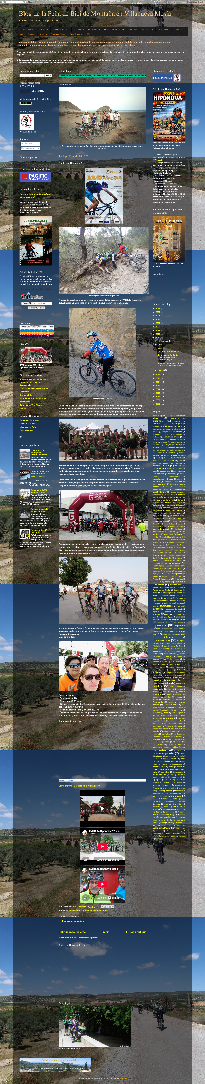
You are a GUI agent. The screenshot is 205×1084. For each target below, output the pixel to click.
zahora (155, 836)
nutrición (156, 697)
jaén (165, 646)
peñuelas (165, 710)
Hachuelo (180, 619)
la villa (166, 654)
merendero (167, 678)
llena (171, 664)
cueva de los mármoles (169, 539)
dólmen (170, 555)
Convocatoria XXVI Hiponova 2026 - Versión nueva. (40, 473)
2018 (158, 334)
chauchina (157, 505)
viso (183, 828)
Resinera (178, 739)
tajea (158, 780)
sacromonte (158, 753)
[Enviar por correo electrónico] (102, 906)
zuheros (173, 836)
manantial (157, 672)
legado (164, 662)
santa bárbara (170, 759)
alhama (166, 426)
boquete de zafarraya (172, 463)
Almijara (165, 432)
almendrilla (167, 429)
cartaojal (173, 484)
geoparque (170, 609)
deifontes (160, 553)
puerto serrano (179, 734)
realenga (167, 737)
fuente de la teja (176, 587)
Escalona (178, 568)
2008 (158, 404)
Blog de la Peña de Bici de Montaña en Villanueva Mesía (95, 13)
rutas (105, 911)
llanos (163, 664)
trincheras (165, 799)
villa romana (180, 823)
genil (158, 608)
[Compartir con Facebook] (110, 906)
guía (162, 619)
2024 (158, 316)
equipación (174, 563)
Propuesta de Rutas (61, 29)
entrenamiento (158, 563)
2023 (158, 319)
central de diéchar (168, 495)
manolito (170, 672)
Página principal (26, 29)
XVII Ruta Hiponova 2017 (169, 351)
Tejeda (166, 782)
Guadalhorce (178, 614)
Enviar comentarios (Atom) (85, 938)
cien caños (169, 510)
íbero (176, 634)
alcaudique (157, 424)
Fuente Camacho (160, 587)
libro (172, 662)
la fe (165, 651)
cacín (182, 471)
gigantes (156, 611)
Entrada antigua (136, 932)
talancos (156, 782)
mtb (171, 686)
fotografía (179, 579)
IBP (89, 34)
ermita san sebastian (163, 568)
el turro (178, 558)
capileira (168, 481)
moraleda (158, 686)
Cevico (180, 500)
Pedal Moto (25, 402)
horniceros (167, 629)
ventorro (180, 809)
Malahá (179, 670)
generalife (181, 606)
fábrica (155, 576)
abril (160, 348)
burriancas (170, 468)
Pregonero (169, 726)
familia (164, 576)
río (174, 742)
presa (180, 726)
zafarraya (168, 833)
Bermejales (178, 458)
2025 (158, 312)
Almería (155, 432)
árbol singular (160, 439)
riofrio (160, 744)
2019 (158, 330)
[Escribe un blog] (104, 906)
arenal (155, 442)
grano (167, 614)
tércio (155, 785)
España (158, 574)
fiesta (180, 576)
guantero (179, 617)
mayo (179, 675)
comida (158, 518)
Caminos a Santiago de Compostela (31, 384)
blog (180, 461)
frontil (167, 582)
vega (158, 804)
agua (162, 416)
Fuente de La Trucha (161, 590)
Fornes (155, 579)
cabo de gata (165, 471)
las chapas (174, 659)
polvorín (163, 721)
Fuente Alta (176, 585)
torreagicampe (165, 791)
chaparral (156, 502)
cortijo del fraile (176, 526)
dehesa (179, 548)
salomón (158, 756)
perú (166, 713)
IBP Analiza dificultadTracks (33, 398)
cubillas (155, 537)
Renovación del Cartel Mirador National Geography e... (168, 357)
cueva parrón (160, 545)
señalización (159, 767)
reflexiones (157, 739)
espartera (167, 574)
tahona (173, 777)
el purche (167, 558)
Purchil (158, 736)
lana (164, 659)
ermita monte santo (177, 566)
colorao (182, 516)
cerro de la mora (165, 500)
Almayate (156, 429)
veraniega (170, 814)
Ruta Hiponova (76, 34)
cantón (179, 479)
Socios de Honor (58, 34)
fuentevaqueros (161, 601)
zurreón (158, 839)
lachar (158, 656)
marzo (161, 370)
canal (171, 479)
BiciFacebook (147, 29)
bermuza (156, 460)
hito (158, 628)
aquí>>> (132, 716)
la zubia (182, 654)
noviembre (163, 341)
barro (183, 455)
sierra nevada (159, 775)
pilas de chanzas (159, 715)
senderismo (177, 764)
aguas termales (176, 416)
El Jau (157, 558)
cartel (181, 484)
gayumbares (166, 606)
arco (181, 439)
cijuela (179, 510)
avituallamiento (169, 447)
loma (154, 667)
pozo (154, 723)
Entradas (27, 144)
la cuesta (176, 648)
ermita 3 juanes (159, 566)
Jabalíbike (156, 646)
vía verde (165, 820)
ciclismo (157, 510)
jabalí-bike (178, 643)
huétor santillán (169, 631)
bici (164, 461)
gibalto (180, 609)
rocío (180, 744)
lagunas (156, 659)
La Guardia (175, 651)
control (179, 518)
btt (167, 466)
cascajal (169, 487)
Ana (166, 434)
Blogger (123, 1078)
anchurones (177, 434)
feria (172, 576)
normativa (178, 694)
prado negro (177, 723)
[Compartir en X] (107, 906)
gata (154, 606)
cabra (175, 471)
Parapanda (158, 702)
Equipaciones (94, 29)
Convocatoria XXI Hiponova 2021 (39, 491)
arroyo (164, 442)
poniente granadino (175, 721)
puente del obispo (170, 731)
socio (172, 775)
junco (155, 648)
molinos (171, 680)
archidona (173, 440)
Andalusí (156, 437)
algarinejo (156, 426)
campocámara (174, 476)
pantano (179, 699)
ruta (183, 747)
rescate (168, 739)
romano (167, 747)
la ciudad (165, 649)
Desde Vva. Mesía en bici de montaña (120, 29)
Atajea (168, 445)
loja (178, 664)
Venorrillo (156, 807)
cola (165, 513)
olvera (155, 700)
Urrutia (182, 799)
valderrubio (170, 801)
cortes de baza (169, 524)
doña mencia (180, 555)
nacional (170, 689)
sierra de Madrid (171, 769)
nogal (169, 694)
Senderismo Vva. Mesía (31, 405)
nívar (181, 692)
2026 (158, 308)
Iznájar (168, 643)
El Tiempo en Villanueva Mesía (36, 161)
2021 (158, 327)
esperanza (178, 574)
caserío (165, 489)
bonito (155, 463)
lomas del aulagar (176, 667)
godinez (168, 611)
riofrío (171, 744)
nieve (173, 692)
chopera (156, 508)
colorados (173, 516)
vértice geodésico (165, 817)
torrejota (156, 796)
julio (160, 345)
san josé (179, 756)
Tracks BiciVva (26, 430)
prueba (165, 729)
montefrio (165, 683)
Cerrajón (159, 497)
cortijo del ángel (159, 526)
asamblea (157, 445)
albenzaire (158, 421)
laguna (179, 656)
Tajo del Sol (177, 780)
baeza (180, 447)
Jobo (181, 646)
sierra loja (165, 772)
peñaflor (171, 707)
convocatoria (75, 911)
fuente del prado (167, 593)
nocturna (157, 694)
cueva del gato (167, 542)
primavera (156, 729)
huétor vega (166, 634)
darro (171, 547)
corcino (174, 521)
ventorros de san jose (163, 812)
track (165, 796)
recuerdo (178, 737)
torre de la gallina (169, 788)
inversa (158, 643)
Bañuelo (171, 453)
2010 (158, 397)
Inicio (105, 932)
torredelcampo (158, 793)
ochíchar (167, 697)
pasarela (167, 705)
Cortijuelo (178, 529)
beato (158, 458)
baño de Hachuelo (160, 450)
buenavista (180, 466)
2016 (158, 375)
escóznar (156, 571)
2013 (158, 386)
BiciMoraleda (163, 29)
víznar (158, 831)
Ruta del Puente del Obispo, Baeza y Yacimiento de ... (170, 364)
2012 (158, 389)
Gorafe (179, 611)
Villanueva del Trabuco (169, 825)
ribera (167, 742)
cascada (157, 487)
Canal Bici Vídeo (27, 424)
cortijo (180, 524)
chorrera (166, 508)
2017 (158, 338)
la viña (174, 654)
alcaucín (177, 421)
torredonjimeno (175, 793)
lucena (155, 670)
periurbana (157, 713)
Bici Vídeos (79, 29)
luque (171, 670)
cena (157, 495)
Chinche (179, 505)
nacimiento (158, 689)
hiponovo (97, 911)
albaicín (156, 418)
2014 (158, 382)
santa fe (174, 761)
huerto (157, 631)
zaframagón (178, 833)
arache (177, 437)
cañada (156, 481)
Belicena (167, 458)
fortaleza (165, 579)
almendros (178, 429)
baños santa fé (159, 453)
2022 (158, 323)
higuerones (178, 622)
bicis (172, 460)
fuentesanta (180, 598)
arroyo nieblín (176, 442)
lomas (162, 667)
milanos (178, 678)
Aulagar (156, 447)
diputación (158, 555)
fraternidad (157, 582)
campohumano (159, 479)
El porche (178, 29)
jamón (173, 646)
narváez (180, 689)
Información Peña (28, 427)
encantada (168, 560)
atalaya (179, 445)
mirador (157, 680)
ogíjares (179, 697)
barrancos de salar (169, 455)
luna (163, 670)
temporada (177, 782)
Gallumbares (168, 603)
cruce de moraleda (169, 532)
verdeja (182, 815)
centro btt (181, 495)
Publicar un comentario (73, 921)
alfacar (168, 424)
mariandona (181, 672)
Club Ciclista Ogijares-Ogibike (34, 388)
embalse (156, 561)
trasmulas (175, 796)
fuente (161, 585)
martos (169, 675)
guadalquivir (168, 617)
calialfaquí (172, 474)
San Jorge (169, 756)
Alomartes (177, 432)
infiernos (168, 637)
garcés (180, 603)
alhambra (177, 426)
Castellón (178, 489)
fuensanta (180, 581)
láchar (168, 656)
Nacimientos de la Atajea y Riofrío (39, 510)
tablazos (164, 777)
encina (179, 561)
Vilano (170, 823)
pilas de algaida (177, 713)
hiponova (87, 911)
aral (184, 437)
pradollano (157, 726)
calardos (160, 474)
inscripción (181, 641)
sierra (171, 767)
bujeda (159, 468)
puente (173, 729)
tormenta (178, 785)
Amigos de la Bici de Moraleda (34, 379)
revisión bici (157, 742)
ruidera (175, 747)
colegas (176, 513)
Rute (179, 751)
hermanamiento (163, 622)
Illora (183, 634)
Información (43, 29)
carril (154, 484)
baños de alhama (176, 450)
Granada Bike (26, 395)
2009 (158, 400)
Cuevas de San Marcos (176, 545)
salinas (182, 754)
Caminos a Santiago (29, 420)
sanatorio (156, 759)
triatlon (155, 799)
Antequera (166, 437)
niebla (165, 692)
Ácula (155, 415)
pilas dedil (174, 715)
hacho (170, 619)
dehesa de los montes (162, 550)
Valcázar (158, 801)
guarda (155, 619)
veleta (166, 804)
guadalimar (157, 617)
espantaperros (180, 571)
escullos (167, 571)
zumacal (182, 836)
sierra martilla (178, 772)
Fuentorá (174, 600)
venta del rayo (168, 809)
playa (155, 721)
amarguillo (157, 434)
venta (166, 807)
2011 (158, 393)
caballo (180, 468)
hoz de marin (180, 628)
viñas (177, 828)
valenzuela (181, 801)
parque (171, 702)
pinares (169, 718)
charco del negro (173, 503)
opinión (166, 700)
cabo (155, 471)
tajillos (166, 780)
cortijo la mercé (161, 529)
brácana (156, 466)
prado (164, 723)
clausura (156, 513)
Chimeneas (168, 505)
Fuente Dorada (168, 595)
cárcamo (178, 482)
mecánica (156, 678)
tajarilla (182, 777)
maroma (159, 675)
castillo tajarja (159, 492)
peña (175, 705)
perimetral (178, 710)
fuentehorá (167, 598)
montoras (179, 683)
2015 (158, 378)
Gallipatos (24, 392)
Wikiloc (70, 780)
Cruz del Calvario (173, 534)
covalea (156, 532)
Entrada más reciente (72, 932)
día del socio (175, 553)
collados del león (159, 516)
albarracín (175, 418)
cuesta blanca (167, 537)
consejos (169, 518)
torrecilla (179, 791)
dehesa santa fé (179, 550)
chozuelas (178, 508)
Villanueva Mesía (161, 828)
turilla (175, 799)
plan (181, 718)
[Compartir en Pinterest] (112, 906)
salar (171, 753)
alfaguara (178, 424)
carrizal (162, 484)
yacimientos (157, 833)
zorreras (164, 836)
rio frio (182, 742)
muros (179, 686)
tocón (165, 785)
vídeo (163, 823)
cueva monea (180, 542)
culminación (160, 547)
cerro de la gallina (176, 497)
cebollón (182, 492)
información (161, 640)
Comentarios (29, 148)
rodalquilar (157, 747)
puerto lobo (166, 734)
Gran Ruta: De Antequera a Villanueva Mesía (39, 452)
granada (157, 614)
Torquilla (156, 788)
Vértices (43, 34)
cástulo (173, 492)
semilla (164, 764)
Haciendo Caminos (27, 34)
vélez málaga (177, 804)
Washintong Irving (174, 831)
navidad (156, 692)
